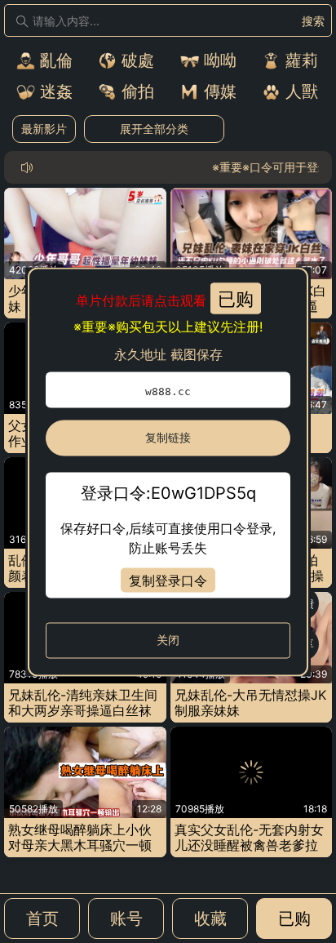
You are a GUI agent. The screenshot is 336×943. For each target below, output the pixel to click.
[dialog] (168, 471)
